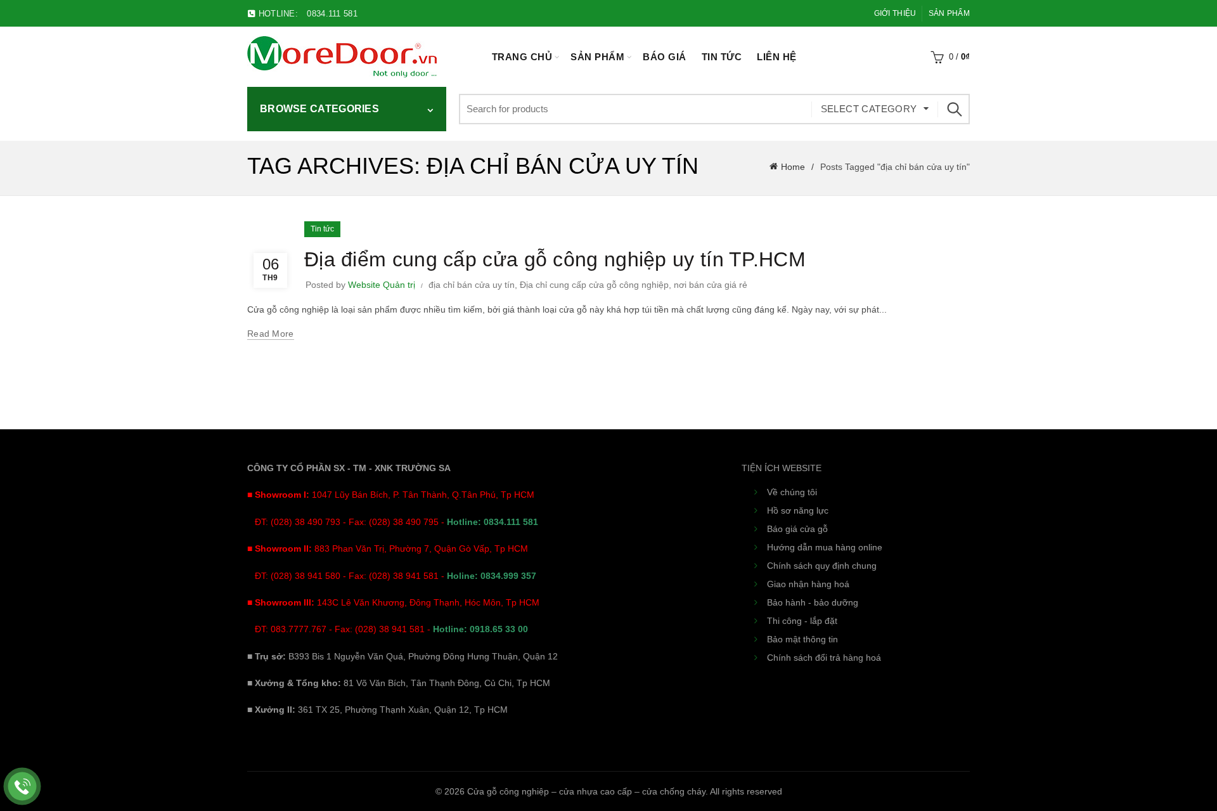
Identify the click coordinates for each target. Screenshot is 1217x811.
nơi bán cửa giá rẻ (710, 285)
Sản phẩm (949, 13)
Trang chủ (522, 56)
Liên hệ (777, 56)
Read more (270, 333)
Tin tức (722, 56)
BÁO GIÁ (664, 56)
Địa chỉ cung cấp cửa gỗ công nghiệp (594, 285)
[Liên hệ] (22, 786)
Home (793, 167)
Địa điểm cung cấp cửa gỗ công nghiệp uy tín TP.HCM (555, 259)
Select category (869, 108)
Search (954, 109)
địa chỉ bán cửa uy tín (471, 285)
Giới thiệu (895, 13)
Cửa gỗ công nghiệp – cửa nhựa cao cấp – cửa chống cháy (586, 791)
